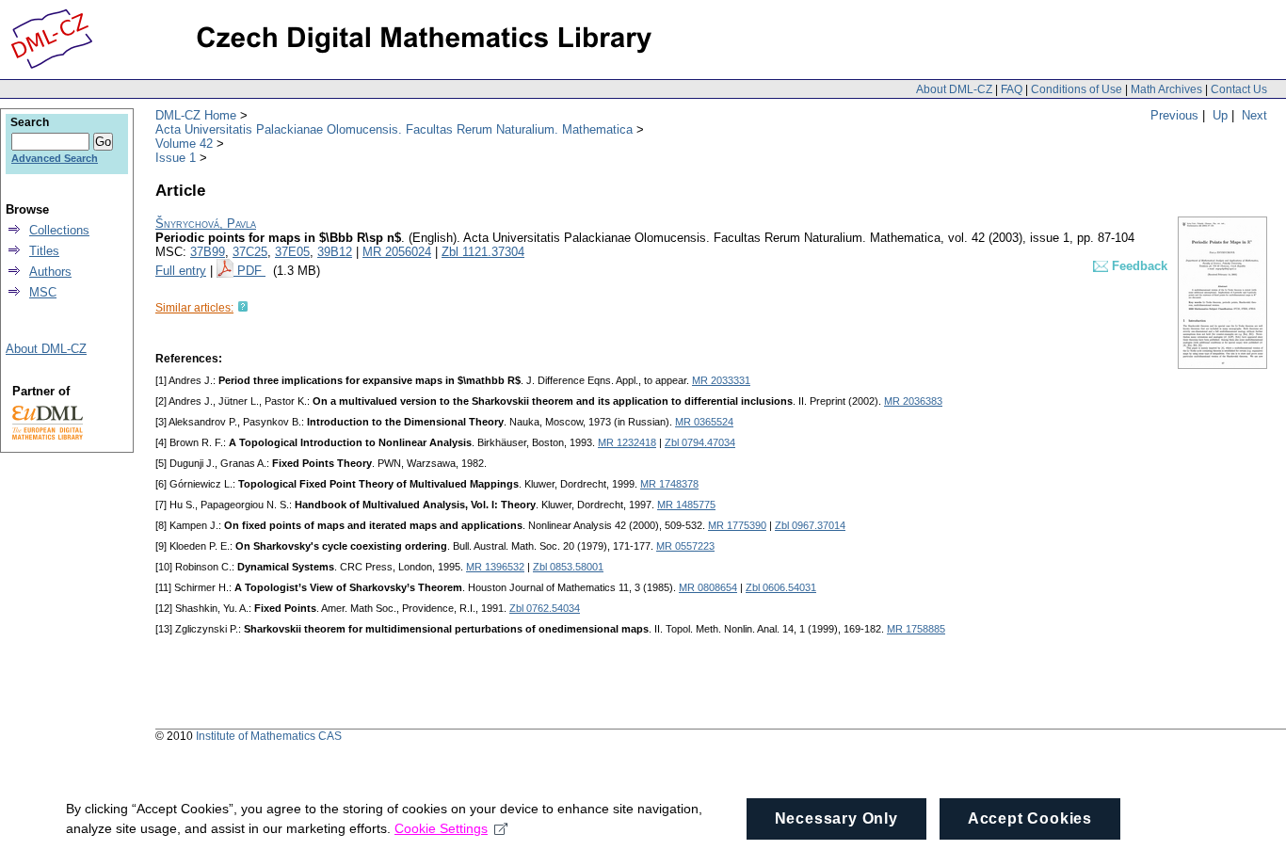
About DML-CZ (954, 89)
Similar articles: (194, 307)
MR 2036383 (913, 401)
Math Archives (1166, 89)
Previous (1174, 115)
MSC (42, 292)
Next (1254, 115)
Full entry (180, 271)
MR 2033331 (721, 380)
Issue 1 (175, 158)
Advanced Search (54, 158)
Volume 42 (184, 143)
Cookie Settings (441, 828)
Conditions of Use (1076, 89)
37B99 (207, 252)
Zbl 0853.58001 (568, 566)
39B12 (334, 252)
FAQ (1011, 89)
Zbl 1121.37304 (483, 252)
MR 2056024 (396, 252)
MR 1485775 (686, 504)
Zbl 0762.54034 (544, 608)
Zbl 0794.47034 (700, 442)
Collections (59, 230)
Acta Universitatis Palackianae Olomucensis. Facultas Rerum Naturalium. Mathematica (394, 129)
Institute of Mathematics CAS (269, 736)
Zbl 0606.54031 (781, 587)
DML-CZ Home (195, 115)
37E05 (292, 252)
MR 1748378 (669, 483)
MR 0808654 (708, 587)
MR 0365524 (704, 421)
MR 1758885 (916, 628)
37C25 (250, 252)
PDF (251, 271)
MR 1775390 (737, 525)
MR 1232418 (627, 442)
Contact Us (1239, 89)
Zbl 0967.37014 (810, 525)
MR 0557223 (685, 546)
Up (1220, 115)
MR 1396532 (495, 566)
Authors (50, 272)
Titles (44, 251)
